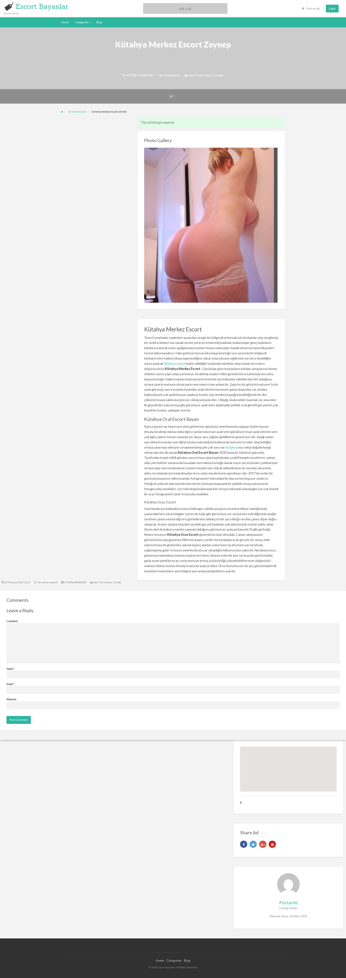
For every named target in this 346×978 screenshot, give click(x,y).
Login (332, 8)
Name (10, 668)
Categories (82, 22)
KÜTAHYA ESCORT (140, 75)
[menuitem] (311, 9)
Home (65, 22)
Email (10, 684)
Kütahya (231, 447)
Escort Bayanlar (42, 6)
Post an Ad (313, 8)
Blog (99, 22)
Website (11, 699)
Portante (288, 902)
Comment (12, 621)
